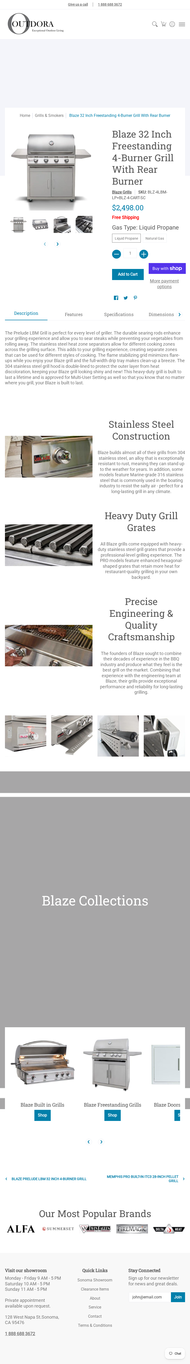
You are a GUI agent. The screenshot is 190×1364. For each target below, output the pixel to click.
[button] (163, 24)
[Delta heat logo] (169, 1229)
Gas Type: (145, 227)
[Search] (154, 24)
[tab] (26, 314)
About (95, 1298)
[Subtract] (116, 254)
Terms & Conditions (95, 1325)
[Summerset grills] (58, 1229)
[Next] (57, 244)
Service (95, 1307)
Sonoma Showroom (94, 1280)
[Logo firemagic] (132, 1229)
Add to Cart (128, 274)
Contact (95, 1316)
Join (178, 1297)
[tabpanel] (95, 355)
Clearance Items (95, 1289)
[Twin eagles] (95, 1228)
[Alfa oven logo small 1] (21, 1229)
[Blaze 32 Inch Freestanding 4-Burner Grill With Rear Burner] (18, 224)
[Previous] (89, 1142)
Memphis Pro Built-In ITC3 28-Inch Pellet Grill (142, 1179)
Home (25, 115)
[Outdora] (34, 24)
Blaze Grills (122, 192)
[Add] (143, 254)
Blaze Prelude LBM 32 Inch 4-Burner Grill (49, 1179)
